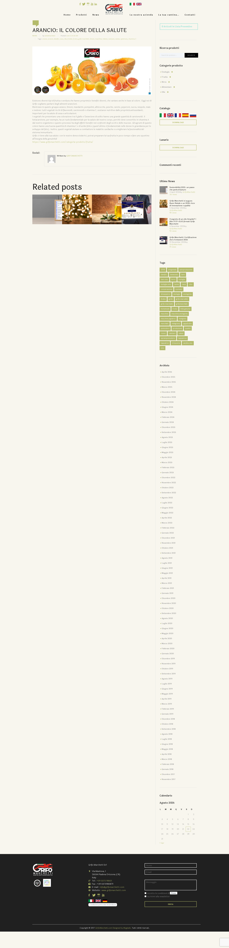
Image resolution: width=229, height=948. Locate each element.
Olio (163, 92)
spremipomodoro (168, 338)
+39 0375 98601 (104, 880)
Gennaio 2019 (167, 714)
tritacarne (176, 343)
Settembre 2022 (169, 492)
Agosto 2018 (167, 734)
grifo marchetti (167, 304)
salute (181, 333)
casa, (62, 39)
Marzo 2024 (167, 412)
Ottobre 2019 (167, 668)
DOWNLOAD (178, 122)
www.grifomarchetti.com (114, 890)
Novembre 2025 (169, 382)
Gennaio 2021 (167, 593)
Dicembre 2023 (168, 427)
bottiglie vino (166, 284)
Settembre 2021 (169, 553)
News (95, 14)
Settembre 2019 (169, 673)
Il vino (175, 309)
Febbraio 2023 (168, 467)
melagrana (176, 323)
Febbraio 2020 (168, 648)
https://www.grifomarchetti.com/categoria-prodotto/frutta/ (63, 142)
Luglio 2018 (167, 739)
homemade (165, 309)
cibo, (65, 39)
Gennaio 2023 (168, 472)
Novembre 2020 (169, 603)
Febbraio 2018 (168, 764)
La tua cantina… (168, 14)
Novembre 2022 (169, 482)
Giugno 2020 (167, 628)
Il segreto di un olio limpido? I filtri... (107, 205)
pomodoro (165, 328)
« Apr (162, 843)
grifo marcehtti (182, 299)
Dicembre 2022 (168, 477)
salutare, (111, 39)
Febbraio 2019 (168, 709)
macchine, (98, 39)
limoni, (92, 39)
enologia (176, 294)
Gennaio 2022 (168, 533)
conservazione (166, 289)
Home (67, 14)
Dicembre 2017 (168, 774)
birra (173, 279)
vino (162, 348)
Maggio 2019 (167, 693)
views (173, 194)
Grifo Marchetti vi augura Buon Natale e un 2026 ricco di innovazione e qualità (182, 203)
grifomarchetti (182, 304)
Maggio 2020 (167, 633)
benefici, (57, 39)
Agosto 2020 (167, 618)
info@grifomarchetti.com (112, 887)
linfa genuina (185, 309)
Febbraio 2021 (168, 588)
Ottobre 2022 (167, 487)
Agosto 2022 (167, 497)
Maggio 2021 (167, 573)
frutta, (75, 39)
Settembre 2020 (169, 613)
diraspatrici (165, 294)
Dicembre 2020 (168, 598)
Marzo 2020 (167, 643)
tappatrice (182, 338)
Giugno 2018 (167, 744)
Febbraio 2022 (168, 527)
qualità (187, 328)
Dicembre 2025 (168, 377)
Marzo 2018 (167, 759)
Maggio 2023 (167, 452)
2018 (163, 269)
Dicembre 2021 (168, 538)
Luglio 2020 (167, 623)
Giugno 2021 (167, 568)
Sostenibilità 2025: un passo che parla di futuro (47, 205)
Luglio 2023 (167, 442)
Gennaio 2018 (167, 769)
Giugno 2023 (167, 447)
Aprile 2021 (166, 578)
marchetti (164, 323)
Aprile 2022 (167, 517)
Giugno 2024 (167, 407)
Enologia (165, 72)
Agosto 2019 (167, 678)
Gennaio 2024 (168, 422)
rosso (163, 333)
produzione (177, 328)
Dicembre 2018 (168, 719)
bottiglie (182, 279)
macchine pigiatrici (168, 318)
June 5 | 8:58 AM (72, 36)
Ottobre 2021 (167, 548)
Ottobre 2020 (168, 608)
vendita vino (187, 343)
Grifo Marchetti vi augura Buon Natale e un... (77, 205)
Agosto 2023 (167, 437)
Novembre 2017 (168, 779)
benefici (164, 274)
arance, (45, 39)
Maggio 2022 (167, 512)
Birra (164, 82)
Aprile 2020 (167, 638)
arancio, (51, 39)
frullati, (70, 39)
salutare (172, 333)
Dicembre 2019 (168, 658)
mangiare (182, 318)
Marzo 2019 (167, 703)
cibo (190, 284)
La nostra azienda (141, 14)
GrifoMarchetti (50, 36)
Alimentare (166, 87)
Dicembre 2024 (168, 392)
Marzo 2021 (167, 583)
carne (176, 284)
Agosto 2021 (167, 558)
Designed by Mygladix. (122, 928)
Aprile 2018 (166, 754)
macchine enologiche (179, 313)
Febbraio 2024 (168, 417)
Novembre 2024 (169, 397)
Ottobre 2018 (167, 724)
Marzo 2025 (167, 387)
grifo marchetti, (84, 39)
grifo (171, 299)
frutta (163, 299)
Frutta (165, 77)
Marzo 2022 (167, 522)
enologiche (187, 294)
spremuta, (124, 39)
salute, (117, 39)
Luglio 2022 (167, 502)
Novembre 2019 (168, 663)
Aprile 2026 (167, 372)
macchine (164, 313)
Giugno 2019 (167, 688)
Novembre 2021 (168, 543)
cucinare (178, 289)
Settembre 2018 (169, 729)
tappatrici (165, 343)
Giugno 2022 (167, 507)
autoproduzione (186, 269)
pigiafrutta (187, 323)
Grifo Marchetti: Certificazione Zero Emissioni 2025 (183, 238)
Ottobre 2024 (167, 402)
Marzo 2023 (167, 462)
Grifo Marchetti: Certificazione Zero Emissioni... (136, 205)
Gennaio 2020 (168, 653)
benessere (174, 274)
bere (183, 274)
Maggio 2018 (167, 749)
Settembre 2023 (169, 432)
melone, (105, 39)
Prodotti (81, 14)
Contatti (190, 14)
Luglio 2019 (167, 683)
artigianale (172, 269)
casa (184, 284)
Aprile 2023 (167, 457)
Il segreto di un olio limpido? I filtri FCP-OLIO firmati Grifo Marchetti (182, 221)
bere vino (164, 279)
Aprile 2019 (166, 698)
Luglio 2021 (167, 563)
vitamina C (132, 39)
